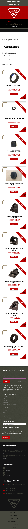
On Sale (5, 398)
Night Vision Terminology (14, 521)
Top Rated (5, 402)
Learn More (5, 437)
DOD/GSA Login (14, 4)
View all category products (10, 404)
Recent (5, 396)
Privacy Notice (14, 515)
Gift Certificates (14, 524)
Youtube (8, 473)
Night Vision (9, 39)
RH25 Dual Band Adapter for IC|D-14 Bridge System (14, 456)
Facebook (8, 468)
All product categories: (9, 53)
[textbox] (14, 424)
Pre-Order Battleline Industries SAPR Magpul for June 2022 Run (14, 460)
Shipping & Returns (14, 518)
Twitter (8, 470)
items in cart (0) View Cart (14, 24)
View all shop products (9, 418)
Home (3, 39)
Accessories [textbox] (13, 56)
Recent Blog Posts (9, 446)
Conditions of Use (14, 512)
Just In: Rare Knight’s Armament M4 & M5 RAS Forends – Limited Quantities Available (14, 451)
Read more (14, 159)
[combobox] (14, 56)
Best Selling (6, 400)
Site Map (14, 527)
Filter (6, 381)
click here (22, 60)
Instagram (9, 475)
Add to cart (14, 126)
